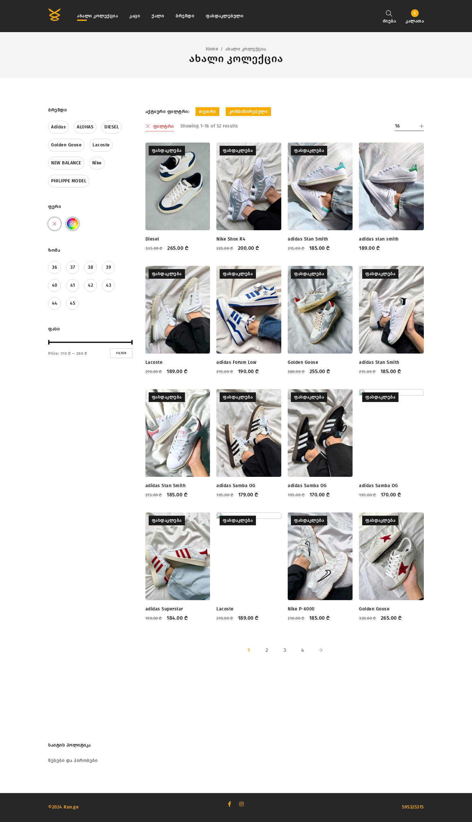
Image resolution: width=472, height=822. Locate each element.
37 (72, 267)
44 (54, 303)
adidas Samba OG (236, 485)
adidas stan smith (379, 239)
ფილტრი (163, 126)
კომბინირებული (248, 111)
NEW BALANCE (66, 163)
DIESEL (111, 127)
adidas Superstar (164, 609)
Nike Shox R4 (230, 239)
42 (90, 285)
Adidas (58, 127)
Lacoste (101, 145)
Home (212, 49)
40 (54, 285)
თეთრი (207, 111)
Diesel (152, 239)
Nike (97, 163)
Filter (121, 353)
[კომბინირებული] (72, 223)
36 (54, 267)
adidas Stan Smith (308, 239)
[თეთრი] (54, 223)
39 (108, 267)
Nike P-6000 (301, 609)
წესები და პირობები (73, 760)
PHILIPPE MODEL (68, 181)
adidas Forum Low (236, 362)
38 (90, 267)
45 (72, 303)
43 (108, 285)
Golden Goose (66, 145)
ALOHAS (85, 127)
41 (72, 285)
